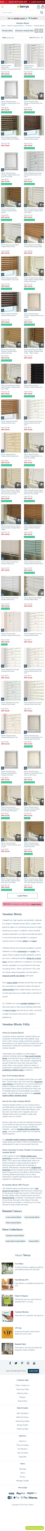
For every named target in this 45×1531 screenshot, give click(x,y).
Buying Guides (22, 1425)
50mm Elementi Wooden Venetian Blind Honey (9, 422)
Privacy (22, 1477)
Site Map (22, 1469)
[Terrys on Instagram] (28, 1364)
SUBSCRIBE (33, 1371)
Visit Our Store (22, 1453)
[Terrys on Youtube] (34, 1364)
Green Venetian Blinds (32, 1217)
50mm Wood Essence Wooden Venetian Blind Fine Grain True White (10, 175)
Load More (22, 895)
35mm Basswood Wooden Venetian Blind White (10, 246)
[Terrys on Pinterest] (22, 1364)
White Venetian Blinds (13, 1223)
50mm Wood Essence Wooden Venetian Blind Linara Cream (34, 315)
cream (34, 941)
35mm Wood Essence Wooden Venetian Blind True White (33, 103)
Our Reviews (22, 1449)
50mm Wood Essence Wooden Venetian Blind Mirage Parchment (8, 773)
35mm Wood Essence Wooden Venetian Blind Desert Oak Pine (31, 845)
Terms (22, 1473)
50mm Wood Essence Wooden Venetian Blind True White (10, 103)
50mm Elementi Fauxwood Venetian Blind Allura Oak (33, 703)
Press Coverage (22, 1445)
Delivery (22, 1397)
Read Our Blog (22, 1429)
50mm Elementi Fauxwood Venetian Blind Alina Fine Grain (33, 423)
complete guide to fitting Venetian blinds (21, 1094)
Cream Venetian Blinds (13, 1217)
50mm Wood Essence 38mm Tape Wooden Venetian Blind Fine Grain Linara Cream (10, 492)
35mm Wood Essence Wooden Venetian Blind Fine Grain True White (33, 456)
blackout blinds (8, 1198)
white (25, 941)
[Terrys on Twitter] (16, 1364)
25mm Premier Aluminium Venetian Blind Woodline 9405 (32, 528)
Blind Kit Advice (22, 1417)
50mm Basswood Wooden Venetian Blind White (33, 599)
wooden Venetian (27, 1003)
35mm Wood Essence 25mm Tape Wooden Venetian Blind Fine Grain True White (33, 492)
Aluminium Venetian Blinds (15, 1236)
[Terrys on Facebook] (10, 1364)
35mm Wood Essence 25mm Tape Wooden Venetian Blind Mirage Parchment (33, 279)
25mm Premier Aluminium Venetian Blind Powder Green (33, 563)
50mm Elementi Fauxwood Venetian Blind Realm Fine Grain (33, 175)
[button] (36, 38)
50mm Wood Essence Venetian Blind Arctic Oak (9, 736)
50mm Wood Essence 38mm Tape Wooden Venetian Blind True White (33, 211)
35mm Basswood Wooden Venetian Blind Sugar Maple (33, 246)
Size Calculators (22, 1413)
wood (33, 951)
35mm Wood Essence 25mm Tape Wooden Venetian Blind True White (10, 387)
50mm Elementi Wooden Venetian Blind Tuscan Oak (10, 279)
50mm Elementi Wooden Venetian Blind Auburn (9, 315)
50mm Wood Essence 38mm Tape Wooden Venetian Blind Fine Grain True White (10, 881)
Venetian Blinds (34, 1241)
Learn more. (36, 904)
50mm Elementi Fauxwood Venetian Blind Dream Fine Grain (33, 671)
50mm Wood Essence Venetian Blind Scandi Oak (9, 455)
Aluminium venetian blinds (24, 31)
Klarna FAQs (22, 1401)
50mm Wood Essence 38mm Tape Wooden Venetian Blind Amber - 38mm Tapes (33, 351)
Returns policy (22, 1393)
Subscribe (22, 1457)
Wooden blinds (7, 31)
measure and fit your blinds (13, 975)
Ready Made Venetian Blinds (15, 1241)
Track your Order (22, 1389)
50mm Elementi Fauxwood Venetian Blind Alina (10, 670)
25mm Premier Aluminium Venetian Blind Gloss (9, 599)
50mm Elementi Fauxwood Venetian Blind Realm (10, 703)
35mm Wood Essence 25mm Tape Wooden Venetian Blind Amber (10, 528)
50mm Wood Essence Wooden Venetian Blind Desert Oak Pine (8, 351)
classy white (12, 982)
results (7, 38)
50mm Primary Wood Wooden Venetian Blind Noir (33, 386)
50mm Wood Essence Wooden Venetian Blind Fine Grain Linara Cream (33, 773)
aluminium (22, 951)
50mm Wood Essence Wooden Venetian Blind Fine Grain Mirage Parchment (33, 737)
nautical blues (8, 989)
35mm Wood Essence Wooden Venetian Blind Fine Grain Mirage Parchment (10, 809)
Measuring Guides (22, 1421)
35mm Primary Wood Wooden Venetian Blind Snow (11, 634)
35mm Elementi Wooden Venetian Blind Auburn (32, 138)
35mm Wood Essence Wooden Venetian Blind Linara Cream (11, 845)
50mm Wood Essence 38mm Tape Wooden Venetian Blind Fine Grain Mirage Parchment (33, 881)
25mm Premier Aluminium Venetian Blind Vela (9, 563)
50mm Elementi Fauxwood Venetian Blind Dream (33, 634)
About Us (22, 1441)
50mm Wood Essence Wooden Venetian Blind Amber (8, 211)
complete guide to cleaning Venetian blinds (23, 1139)
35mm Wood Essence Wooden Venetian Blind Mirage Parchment (31, 809)
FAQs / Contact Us (23, 1385)
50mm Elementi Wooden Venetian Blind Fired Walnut (10, 138)
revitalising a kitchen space (13, 1070)
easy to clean (10, 1010)
